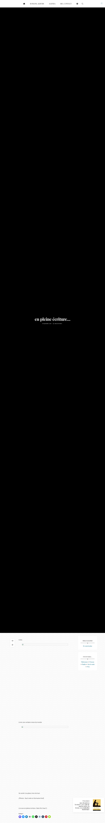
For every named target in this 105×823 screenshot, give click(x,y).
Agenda (52, 4)
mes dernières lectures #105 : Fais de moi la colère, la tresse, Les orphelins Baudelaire (82, 806)
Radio (84, 664)
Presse (91, 662)
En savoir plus (87, 646)
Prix (88, 667)
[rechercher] (82, 3)
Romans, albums (37, 4)
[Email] (12, 641)
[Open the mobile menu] (101, 3)
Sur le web (91, 664)
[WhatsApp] (12, 645)
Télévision (84, 662)
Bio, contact (66, 4)
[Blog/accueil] (24, 3)
